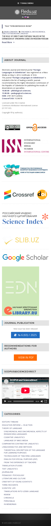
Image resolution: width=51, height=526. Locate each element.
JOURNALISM (7, 472)
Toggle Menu (26, 3)
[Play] (5, 401)
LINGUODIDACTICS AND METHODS (17, 447)
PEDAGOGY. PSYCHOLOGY (13, 475)
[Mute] (42, 401)
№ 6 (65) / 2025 (27, 335)
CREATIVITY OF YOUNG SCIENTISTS (17, 481)
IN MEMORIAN (10, 504)
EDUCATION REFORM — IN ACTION (17, 425)
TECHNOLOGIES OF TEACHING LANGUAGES (22, 456)
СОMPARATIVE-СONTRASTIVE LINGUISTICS (20, 443)
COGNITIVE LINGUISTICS (14, 437)
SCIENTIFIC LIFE (8, 488)
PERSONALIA (9, 501)
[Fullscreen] (46, 401)
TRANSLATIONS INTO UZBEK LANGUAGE (21, 491)
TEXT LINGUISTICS (10, 469)
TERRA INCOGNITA (10, 485)
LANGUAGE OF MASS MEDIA (16, 440)
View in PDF (25, 357)
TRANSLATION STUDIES (12, 465)
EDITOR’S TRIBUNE (10, 422)
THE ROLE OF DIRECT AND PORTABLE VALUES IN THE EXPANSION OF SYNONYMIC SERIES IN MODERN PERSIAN (25, 37)
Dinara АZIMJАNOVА (11, 32)
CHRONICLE (9, 498)
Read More (7, 42)
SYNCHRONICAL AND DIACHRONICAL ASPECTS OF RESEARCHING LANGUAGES (23, 33)
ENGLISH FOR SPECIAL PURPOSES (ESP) (20, 459)
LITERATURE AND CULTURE (14, 478)
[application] (25, 390)
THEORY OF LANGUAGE (12, 428)
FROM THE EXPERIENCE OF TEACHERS (20, 462)
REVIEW (7, 494)
